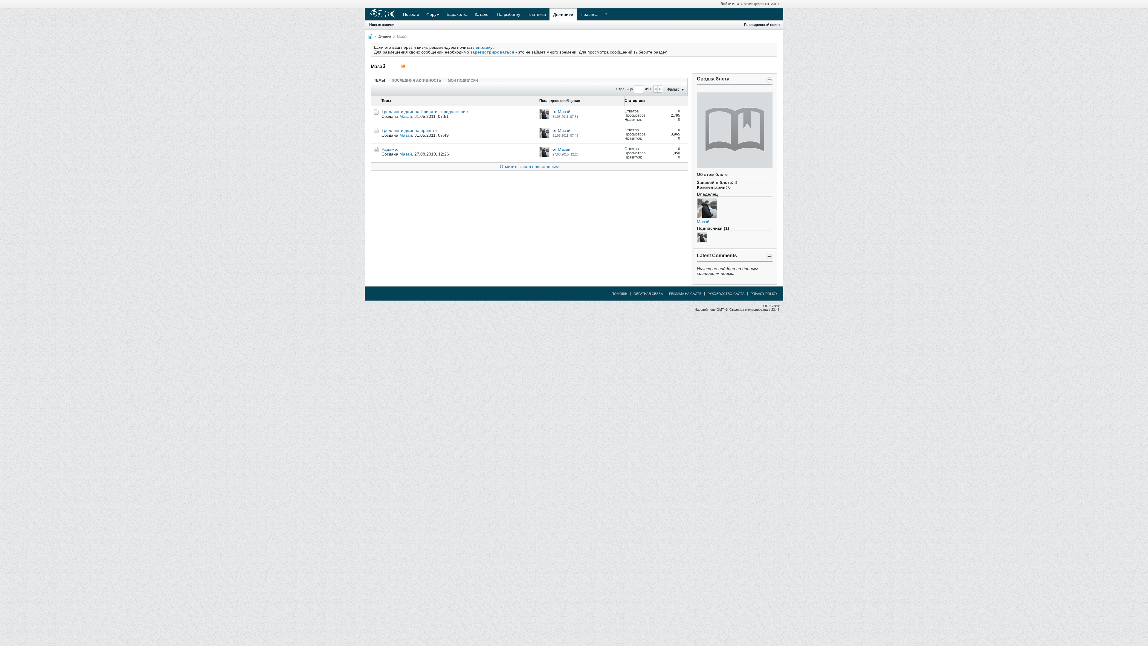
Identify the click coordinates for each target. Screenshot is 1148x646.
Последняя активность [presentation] (416, 80)
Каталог (482, 14)
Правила (589, 14)
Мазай (703, 221)
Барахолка (457, 14)
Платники (536, 14)
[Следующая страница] (660, 89)
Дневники (563, 14)
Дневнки (384, 36)
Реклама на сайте (685, 293)
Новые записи (381, 25)
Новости (411, 14)
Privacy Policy (764, 293)
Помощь (619, 293)
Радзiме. (389, 149)
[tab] (379, 80)
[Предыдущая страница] (656, 89)
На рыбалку (508, 14)
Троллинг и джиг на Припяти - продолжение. (425, 111)
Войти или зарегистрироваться (748, 4)
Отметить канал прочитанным (529, 166)
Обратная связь (648, 293)
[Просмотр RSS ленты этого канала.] (403, 66)
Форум (432, 14)
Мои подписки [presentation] (463, 80)
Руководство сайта (726, 293)
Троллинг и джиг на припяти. (409, 130)
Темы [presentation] (379, 80)
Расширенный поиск (762, 25)
